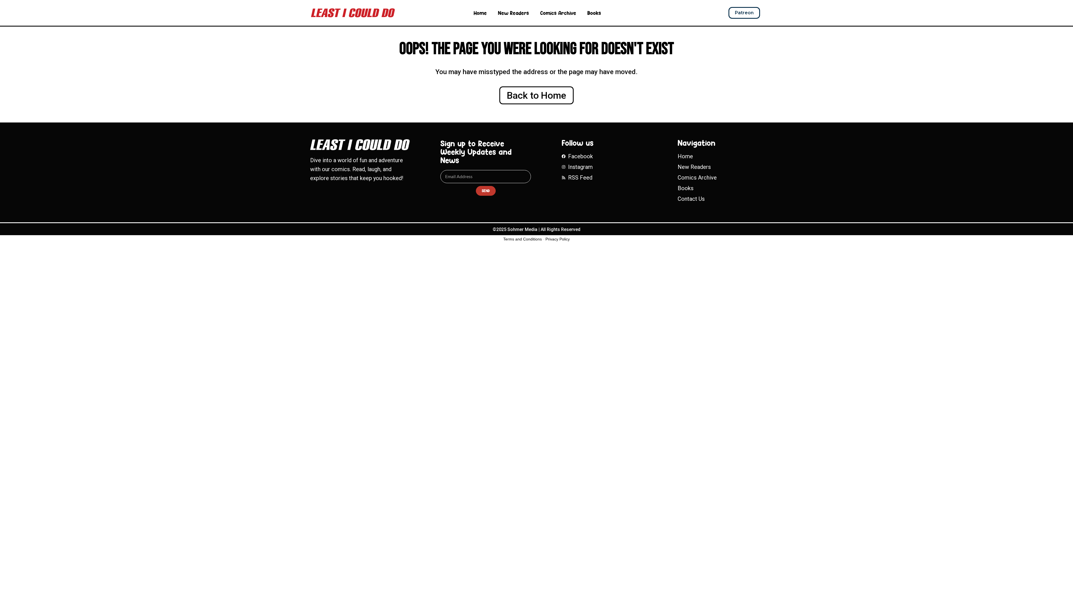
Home (480, 13)
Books (594, 13)
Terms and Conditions (522, 239)
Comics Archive (558, 13)
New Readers (513, 13)
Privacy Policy (557, 239)
